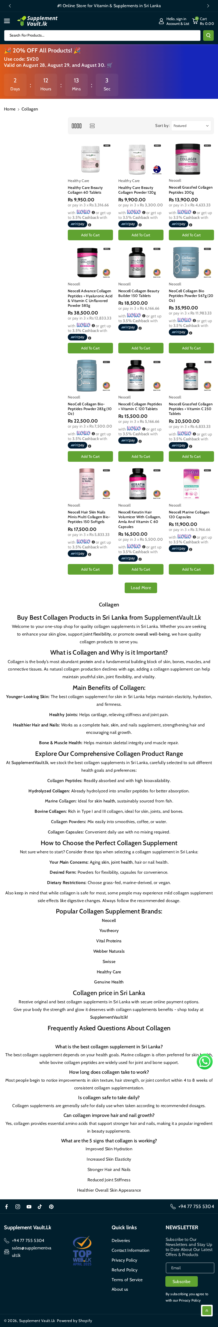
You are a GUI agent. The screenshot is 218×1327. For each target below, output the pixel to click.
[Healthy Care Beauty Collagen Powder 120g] (141, 159)
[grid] (76, 126)
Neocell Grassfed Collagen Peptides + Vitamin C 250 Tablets (191, 409)
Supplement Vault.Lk (37, 1320)
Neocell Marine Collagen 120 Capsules (189, 514)
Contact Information (131, 1250)
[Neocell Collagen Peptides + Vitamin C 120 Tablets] (141, 375)
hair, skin (109, 724)
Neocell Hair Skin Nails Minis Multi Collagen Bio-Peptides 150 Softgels (89, 517)
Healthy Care (109, 971)
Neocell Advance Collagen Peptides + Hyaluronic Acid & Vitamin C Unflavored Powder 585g (90, 298)
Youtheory (109, 930)
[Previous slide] (10, 6)
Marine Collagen (60, 801)
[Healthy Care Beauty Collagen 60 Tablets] (90, 159)
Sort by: (162, 125)
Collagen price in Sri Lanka (109, 993)
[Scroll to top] (207, 1310)
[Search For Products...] (208, 35)
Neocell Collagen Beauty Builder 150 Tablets (138, 293)
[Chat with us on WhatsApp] (205, 1061)
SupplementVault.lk (29, 762)
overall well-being (153, 634)
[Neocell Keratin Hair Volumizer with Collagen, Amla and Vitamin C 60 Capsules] (141, 484)
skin (105, 862)
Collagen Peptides (64, 780)
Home (9, 109)
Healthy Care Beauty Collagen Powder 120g (137, 190)
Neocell (109, 920)
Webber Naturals (109, 951)
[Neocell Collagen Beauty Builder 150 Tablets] (141, 262)
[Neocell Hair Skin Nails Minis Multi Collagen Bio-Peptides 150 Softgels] (90, 484)
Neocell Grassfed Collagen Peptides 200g (191, 189)
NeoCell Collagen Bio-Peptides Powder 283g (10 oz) (90, 409)
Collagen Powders (68, 821)
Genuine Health (109, 981)
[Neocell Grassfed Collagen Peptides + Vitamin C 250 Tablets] (191, 376)
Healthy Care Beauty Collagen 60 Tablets (85, 190)
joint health (122, 862)
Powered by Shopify (74, 1320)
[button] (10, 21)
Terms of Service (127, 1279)
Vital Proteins (108, 940)
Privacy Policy (124, 1260)
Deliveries (121, 1240)
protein (86, 661)
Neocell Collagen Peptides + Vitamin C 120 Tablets (140, 406)
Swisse (109, 961)
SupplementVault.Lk (172, 617)
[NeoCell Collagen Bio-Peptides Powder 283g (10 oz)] (90, 375)
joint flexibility (97, 634)
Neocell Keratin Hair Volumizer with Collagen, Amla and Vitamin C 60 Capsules (139, 519)
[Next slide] (208, 6)
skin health (105, 801)
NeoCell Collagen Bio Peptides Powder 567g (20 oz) (191, 296)
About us (120, 1289)
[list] (92, 126)
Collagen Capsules (65, 832)
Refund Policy (124, 1269)
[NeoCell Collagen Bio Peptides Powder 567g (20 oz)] (191, 262)
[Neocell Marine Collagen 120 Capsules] (191, 484)
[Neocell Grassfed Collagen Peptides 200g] (191, 159)
